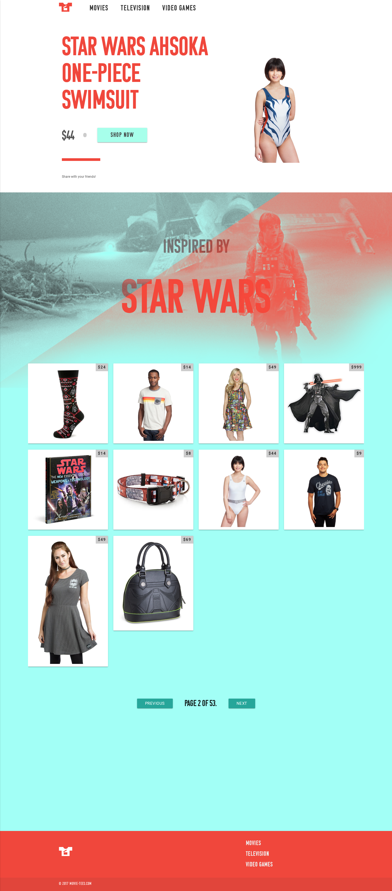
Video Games (179, 8)
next (242, 703)
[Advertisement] (196, 772)
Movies (99, 8)
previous (155, 703)
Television (135, 8)
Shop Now (122, 135)
